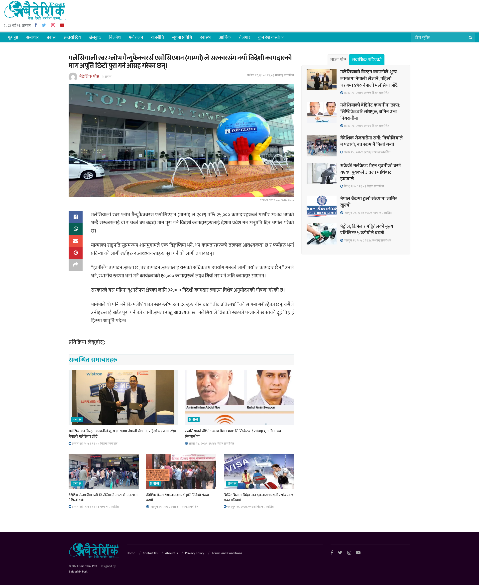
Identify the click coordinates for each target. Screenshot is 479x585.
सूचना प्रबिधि (182, 37)
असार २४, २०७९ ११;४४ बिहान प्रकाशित (211, 443)
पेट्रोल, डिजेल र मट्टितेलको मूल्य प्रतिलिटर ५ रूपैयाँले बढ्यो (366, 230)
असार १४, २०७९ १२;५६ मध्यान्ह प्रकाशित (95, 506)
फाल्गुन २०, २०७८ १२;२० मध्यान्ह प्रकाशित (367, 213)
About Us (171, 553)
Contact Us (150, 553)
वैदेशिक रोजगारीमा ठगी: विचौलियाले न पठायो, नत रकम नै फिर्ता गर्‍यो (103, 497)
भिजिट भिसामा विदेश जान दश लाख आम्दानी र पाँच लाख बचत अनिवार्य (258, 497)
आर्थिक (225, 37)
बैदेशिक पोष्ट (89, 76)
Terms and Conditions (227, 553)
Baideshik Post (88, 566)
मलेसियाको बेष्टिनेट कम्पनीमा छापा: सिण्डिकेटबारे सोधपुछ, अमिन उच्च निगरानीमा (233, 434)
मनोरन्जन (136, 37)
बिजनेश (115, 37)
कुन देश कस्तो (269, 37)
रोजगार (244, 37)
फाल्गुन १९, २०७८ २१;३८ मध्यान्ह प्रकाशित (367, 240)
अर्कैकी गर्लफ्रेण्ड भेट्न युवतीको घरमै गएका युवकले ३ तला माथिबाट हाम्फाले (370, 172)
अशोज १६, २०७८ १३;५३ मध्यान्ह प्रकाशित (270, 75)
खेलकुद (95, 37)
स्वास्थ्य (205, 37)
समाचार (32, 37)
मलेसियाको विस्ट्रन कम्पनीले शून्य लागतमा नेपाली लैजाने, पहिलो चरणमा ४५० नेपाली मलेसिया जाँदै (122, 434)
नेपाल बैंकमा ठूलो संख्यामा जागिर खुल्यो (368, 202)
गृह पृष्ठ (13, 37)
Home (131, 553)
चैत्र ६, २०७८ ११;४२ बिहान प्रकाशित (363, 186)
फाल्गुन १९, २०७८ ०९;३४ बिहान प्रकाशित (250, 506)
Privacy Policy (194, 553)
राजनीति (157, 37)
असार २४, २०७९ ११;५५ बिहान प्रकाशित (94, 443)
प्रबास (51, 37)
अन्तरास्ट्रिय (72, 37)
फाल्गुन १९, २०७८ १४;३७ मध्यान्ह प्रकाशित (173, 506)
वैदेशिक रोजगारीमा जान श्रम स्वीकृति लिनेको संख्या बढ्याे (177, 497)
